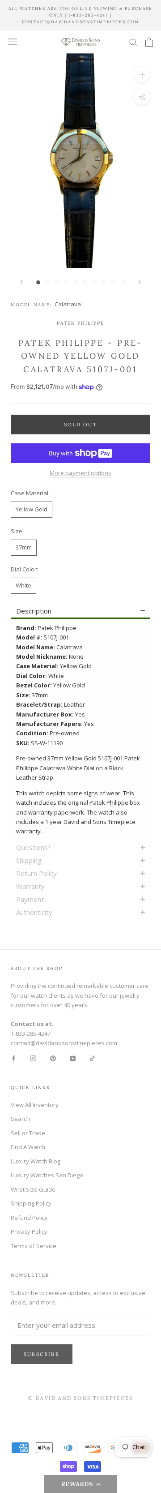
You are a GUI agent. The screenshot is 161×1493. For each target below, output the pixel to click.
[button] (80, 1484)
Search (20, 1119)
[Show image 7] (95, 282)
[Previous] (21, 282)
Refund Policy (29, 1218)
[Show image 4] (66, 282)
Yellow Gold (31, 509)
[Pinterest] (53, 1058)
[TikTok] (92, 1058)
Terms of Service (33, 1246)
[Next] (139, 282)
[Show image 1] (38, 282)
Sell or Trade (28, 1133)
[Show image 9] (113, 282)
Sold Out (80, 424)
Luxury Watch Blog (35, 1161)
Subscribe (41, 1354)
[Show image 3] (57, 282)
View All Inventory (35, 1105)
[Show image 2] (48, 282)
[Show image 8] (104, 282)
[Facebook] (14, 1058)
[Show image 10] (123, 282)
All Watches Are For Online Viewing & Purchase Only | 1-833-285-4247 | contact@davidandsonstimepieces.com (80, 15)
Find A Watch (28, 1147)
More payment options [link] (80, 473)
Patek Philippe (80, 323)
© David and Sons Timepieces (80, 1398)
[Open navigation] (12, 42)
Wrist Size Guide (33, 1189)
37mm (24, 547)
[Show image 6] (85, 282)
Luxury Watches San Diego (47, 1175)
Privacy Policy (29, 1231)
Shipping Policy (31, 1203)
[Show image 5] (76, 282)
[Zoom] (142, 74)
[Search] (133, 42)
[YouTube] (73, 1058)
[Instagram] (33, 1058)
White (23, 585)
